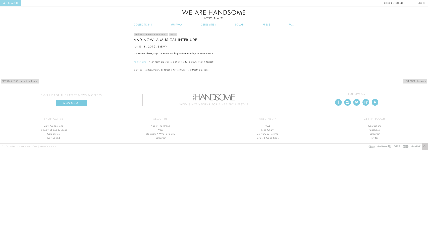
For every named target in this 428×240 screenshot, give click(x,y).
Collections (143, 25)
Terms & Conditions (267, 138)
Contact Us (374, 126)
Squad (239, 25)
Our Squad (53, 138)
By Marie (415, 81)
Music (173, 35)
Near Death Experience (198, 70)
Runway (176, 25)
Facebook (374, 130)
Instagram (160, 138)
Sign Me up (71, 103)
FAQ (291, 25)
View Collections (53, 126)
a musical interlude (143, 70)
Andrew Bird (140, 62)
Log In (421, 3)
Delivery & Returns (267, 134)
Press (266, 25)
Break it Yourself (173, 70)
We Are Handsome (214, 14)
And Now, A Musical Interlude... (151, 35)
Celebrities (208, 25)
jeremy (162, 47)
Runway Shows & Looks (53, 130)
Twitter (374, 138)
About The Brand (160, 126)
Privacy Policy (48, 147)
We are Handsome (30, 3)
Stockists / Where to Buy (160, 134)
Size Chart (267, 130)
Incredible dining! (20, 81)
